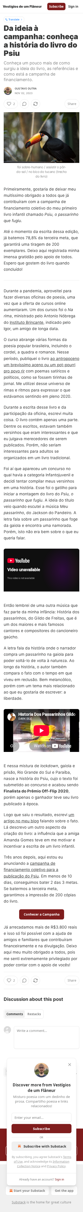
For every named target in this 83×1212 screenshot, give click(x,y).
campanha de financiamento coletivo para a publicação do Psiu (31, 869)
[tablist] (24, 1014)
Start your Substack (29, 1190)
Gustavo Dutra (26, 88)
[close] (69, 1064)
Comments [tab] (14, 1014)
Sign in (73, 6)
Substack (19, 1202)
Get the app (64, 1190)
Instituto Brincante (26, 322)
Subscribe (56, 6)
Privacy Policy (56, 1166)
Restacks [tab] (34, 1014)
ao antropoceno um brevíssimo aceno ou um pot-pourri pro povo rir (41, 364)
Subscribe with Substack (45, 1146)
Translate (14, 19)
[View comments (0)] (24, 103)
